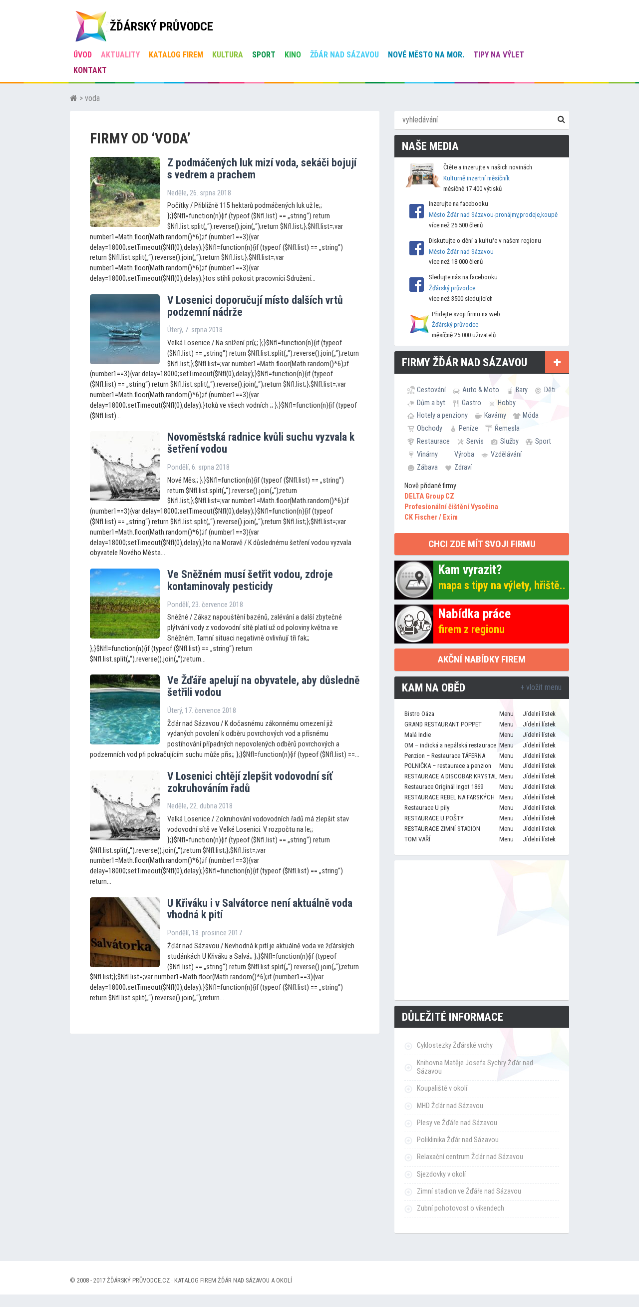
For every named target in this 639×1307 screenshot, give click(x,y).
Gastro (471, 403)
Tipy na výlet (498, 54)
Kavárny (495, 415)
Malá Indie (417, 734)
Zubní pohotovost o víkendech (460, 1208)
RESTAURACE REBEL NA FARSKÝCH (449, 797)
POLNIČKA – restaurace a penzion (447, 765)
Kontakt (90, 70)
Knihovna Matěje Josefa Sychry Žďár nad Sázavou (475, 1067)
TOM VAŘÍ (417, 839)
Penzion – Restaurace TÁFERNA (444, 755)
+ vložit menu (541, 687)
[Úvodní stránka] (73, 98)
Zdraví (463, 467)
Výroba (464, 454)
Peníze (468, 428)
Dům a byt (431, 403)
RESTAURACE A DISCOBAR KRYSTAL (450, 776)
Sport (264, 54)
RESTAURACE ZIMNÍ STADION (442, 828)
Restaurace (433, 441)
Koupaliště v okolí (442, 1088)
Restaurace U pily (426, 807)
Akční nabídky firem (482, 659)
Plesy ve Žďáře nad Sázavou (457, 1123)
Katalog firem (176, 54)
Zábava (427, 467)
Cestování (431, 390)
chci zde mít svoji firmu (482, 544)
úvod (82, 54)
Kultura (227, 54)
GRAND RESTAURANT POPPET (443, 724)
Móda (531, 415)
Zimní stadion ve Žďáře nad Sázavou (469, 1191)
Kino (293, 54)
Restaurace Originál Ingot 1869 (443, 786)
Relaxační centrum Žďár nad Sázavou (470, 1157)
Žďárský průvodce (452, 288)
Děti (550, 390)
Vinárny (427, 454)
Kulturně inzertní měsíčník (476, 178)
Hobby (507, 403)
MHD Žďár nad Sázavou (450, 1106)
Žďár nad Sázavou (344, 54)
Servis (475, 441)
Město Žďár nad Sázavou (461, 251)
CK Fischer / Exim (431, 517)
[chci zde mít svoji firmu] (557, 362)
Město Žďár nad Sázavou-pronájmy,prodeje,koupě (493, 214)
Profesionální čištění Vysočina (451, 507)
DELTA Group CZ (429, 496)
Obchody (429, 428)
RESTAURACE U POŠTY (434, 818)
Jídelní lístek (539, 713)
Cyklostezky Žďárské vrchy (455, 1045)
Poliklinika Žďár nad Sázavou (458, 1140)
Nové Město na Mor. (426, 54)
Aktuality (120, 54)
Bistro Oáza (419, 713)
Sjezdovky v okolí (441, 1174)
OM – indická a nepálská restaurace (450, 745)
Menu (506, 713)
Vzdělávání (506, 454)
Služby (509, 441)
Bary (522, 390)
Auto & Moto (480, 390)
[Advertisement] (481, 930)
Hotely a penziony (442, 415)
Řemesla (507, 428)
